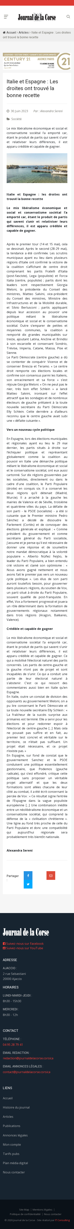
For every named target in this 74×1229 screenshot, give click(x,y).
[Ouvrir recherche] (6, 16)
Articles (24, 32)
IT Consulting (62, 1220)
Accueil (11, 32)
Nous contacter (14, 1172)
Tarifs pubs (11, 1154)
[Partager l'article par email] (50, 875)
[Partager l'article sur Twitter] (28, 884)
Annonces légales (15, 1135)
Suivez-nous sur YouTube (24, 948)
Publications (11, 1126)
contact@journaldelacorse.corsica (26, 1072)
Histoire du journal (16, 1107)
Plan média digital (15, 1163)
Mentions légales (42, 1209)
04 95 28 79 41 (13, 1045)
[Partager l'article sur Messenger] (39, 872)
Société (16, 119)
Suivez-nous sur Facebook (25, 943)
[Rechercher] (68, 17)
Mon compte (12, 1144)
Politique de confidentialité (25, 1214)
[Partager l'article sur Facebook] (28, 875)
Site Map (24, 1209)
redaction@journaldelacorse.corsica (28, 1058)
